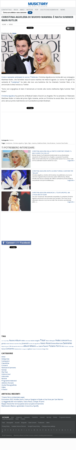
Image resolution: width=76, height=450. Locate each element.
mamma (34, 143)
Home (4, 24)
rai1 (2, 340)
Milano (33, 346)
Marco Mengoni (50, 340)
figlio (29, 143)
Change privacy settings (48, 426)
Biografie (24, 422)
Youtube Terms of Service (18, 426)
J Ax (10, 346)
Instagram (24, 349)
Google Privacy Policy (34, 426)
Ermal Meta (6, 340)
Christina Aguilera (8, 96)
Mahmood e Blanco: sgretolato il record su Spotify (20, 406)
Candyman (15, 82)
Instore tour (6, 374)
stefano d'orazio (7, 383)
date (37, 346)
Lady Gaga (71, 346)
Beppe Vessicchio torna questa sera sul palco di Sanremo (22, 404)
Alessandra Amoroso (17, 346)
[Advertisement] (38, 126)
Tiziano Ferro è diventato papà (12, 397)
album (26, 346)
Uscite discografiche (34, 343)
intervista (27, 340)
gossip (3, 343)
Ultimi (47, 422)
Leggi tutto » (71, 160)
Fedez (58, 340)
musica (16, 349)
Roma (3, 349)
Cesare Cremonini (37, 349)
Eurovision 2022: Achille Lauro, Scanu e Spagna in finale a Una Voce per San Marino (32, 399)
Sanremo (67, 343)
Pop (36, 10)
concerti (65, 340)
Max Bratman (51, 143)
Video (3, 387)
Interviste (5, 376)
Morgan (44, 349)
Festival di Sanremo (8, 368)
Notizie (30, 10)
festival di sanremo (14, 343)
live (47, 349)
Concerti (4, 365)
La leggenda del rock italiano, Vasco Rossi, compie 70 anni (22, 401)
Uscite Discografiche (49, 10)
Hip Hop (4, 372)
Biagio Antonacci (5, 346)
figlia (25, 143)
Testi (3, 422)
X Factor (66, 346)
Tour (42, 340)
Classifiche (5, 363)
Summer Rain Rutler (62, 143)
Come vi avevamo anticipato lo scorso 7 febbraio (19, 77)
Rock (16, 10)
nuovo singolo (35, 340)
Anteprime (5, 359)
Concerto (10, 348)
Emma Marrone (57, 343)
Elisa (20, 343)
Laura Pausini (43, 346)
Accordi (17, 422)
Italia (70, 340)
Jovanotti (25, 343)
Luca (14, 33)
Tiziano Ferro (55, 346)
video (23, 340)
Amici (22, 10)
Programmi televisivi (9, 381)
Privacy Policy (6, 426)
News (62, 10)
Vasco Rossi (45, 343)
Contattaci (6, 10)
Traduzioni (41, 422)
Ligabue (29, 349)
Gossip (4, 370)
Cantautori (5, 361)
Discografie (10, 422)
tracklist (8, 343)
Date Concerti (32, 422)
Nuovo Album (15, 340)
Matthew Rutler (42, 143)
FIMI (63, 346)
